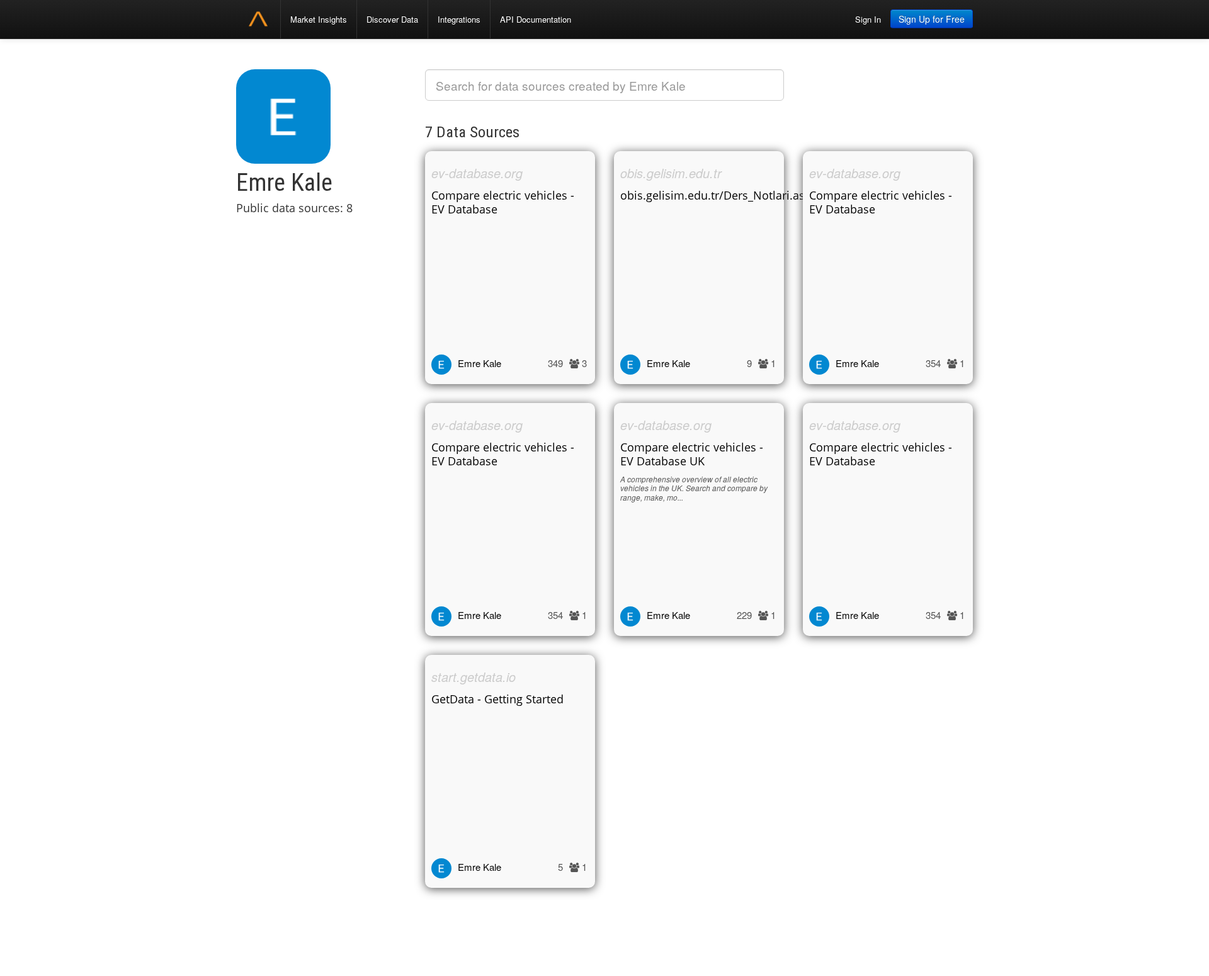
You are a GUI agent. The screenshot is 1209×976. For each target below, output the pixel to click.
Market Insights (318, 19)
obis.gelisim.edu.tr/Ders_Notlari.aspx (718, 195)
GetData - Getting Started (497, 698)
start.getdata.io (473, 676)
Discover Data (392, 19)
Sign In (868, 19)
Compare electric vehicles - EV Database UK (691, 454)
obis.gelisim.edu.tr (671, 173)
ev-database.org (477, 173)
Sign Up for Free (932, 19)
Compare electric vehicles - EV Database (502, 202)
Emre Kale (479, 363)
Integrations (459, 19)
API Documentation (535, 19)
